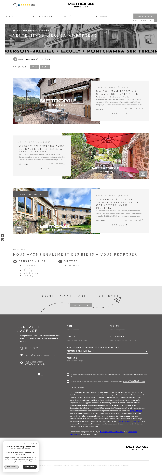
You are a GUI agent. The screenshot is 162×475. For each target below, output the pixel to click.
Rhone (32, 30)
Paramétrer (11, 467)
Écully (28, 270)
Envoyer (134, 380)
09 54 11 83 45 (31, 348)
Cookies (126, 465)
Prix (34, 67)
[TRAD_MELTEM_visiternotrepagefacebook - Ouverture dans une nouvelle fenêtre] (2, 235)
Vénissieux (32, 273)
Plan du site (85, 465)
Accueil (16, 30)
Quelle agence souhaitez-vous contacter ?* (93, 347)
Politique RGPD (118, 465)
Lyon (27, 268)
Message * (73, 358)
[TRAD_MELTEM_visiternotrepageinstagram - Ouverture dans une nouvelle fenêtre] (2, 239)
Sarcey (29, 275)
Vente (24, 30)
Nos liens (110, 465)
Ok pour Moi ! (29, 467)
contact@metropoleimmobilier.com (40, 355)
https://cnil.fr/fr (136, 411)
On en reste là (29, 444)
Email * (71, 336)
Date (45, 67)
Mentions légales (95, 465)
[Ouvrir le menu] (147, 5)
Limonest (30, 265)
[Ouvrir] (15, 5)
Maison (74, 265)
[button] (39, 374)
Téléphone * (117, 336)
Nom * (70, 326)
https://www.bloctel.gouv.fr (129, 421)
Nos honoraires (76, 465)
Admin (104, 465)
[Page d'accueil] (81, 5)
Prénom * (115, 326)
